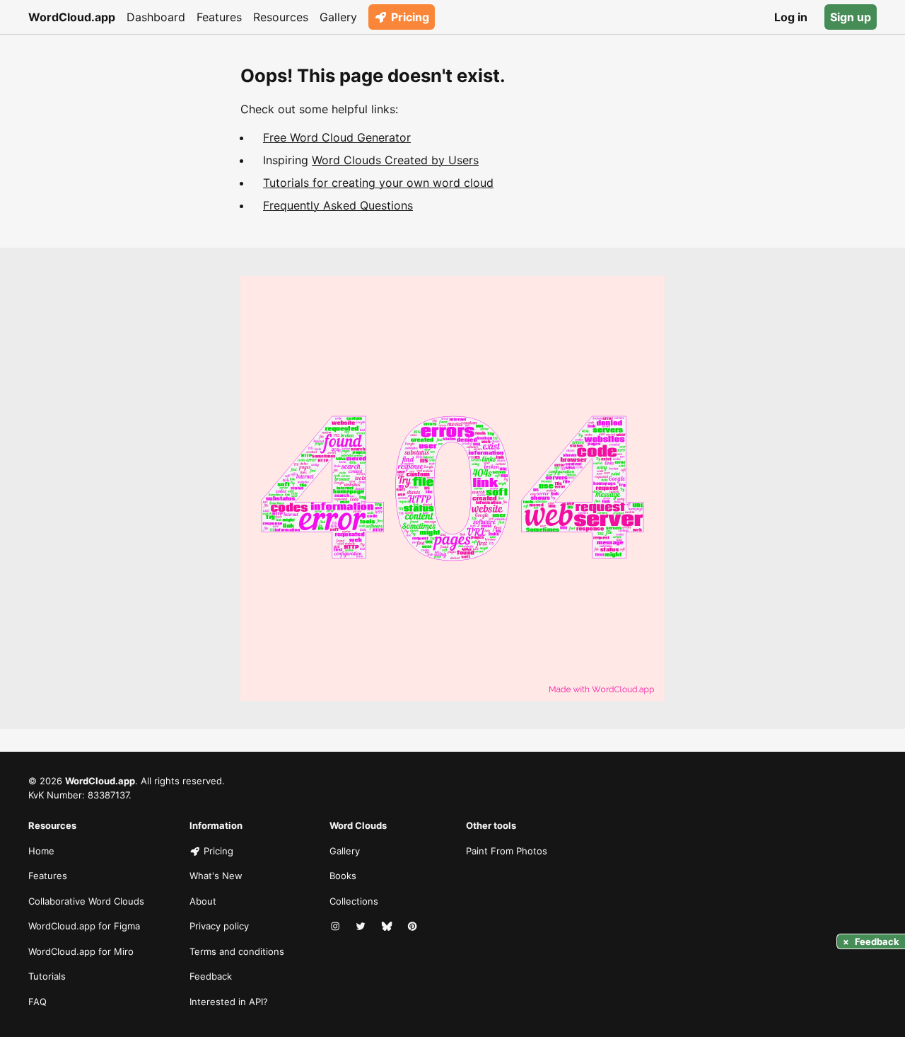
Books (342, 875)
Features (219, 17)
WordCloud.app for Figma (84, 926)
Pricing (410, 17)
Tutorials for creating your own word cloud (378, 183)
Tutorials (47, 976)
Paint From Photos (506, 850)
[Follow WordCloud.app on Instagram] (336, 926)
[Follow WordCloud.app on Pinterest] (414, 926)
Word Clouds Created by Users (395, 160)
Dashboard (156, 17)
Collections (353, 901)
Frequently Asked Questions (338, 205)
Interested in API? (228, 1001)
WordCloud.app (71, 17)
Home (41, 850)
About (202, 901)
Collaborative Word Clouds (86, 901)
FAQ (37, 1001)
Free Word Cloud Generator (337, 137)
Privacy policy (219, 926)
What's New (216, 875)
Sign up (850, 17)
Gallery (338, 17)
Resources (280, 17)
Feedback (210, 976)
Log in (790, 17)
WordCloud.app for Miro (81, 951)
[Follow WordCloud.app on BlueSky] (388, 926)
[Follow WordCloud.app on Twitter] (362, 926)
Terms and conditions (236, 951)
